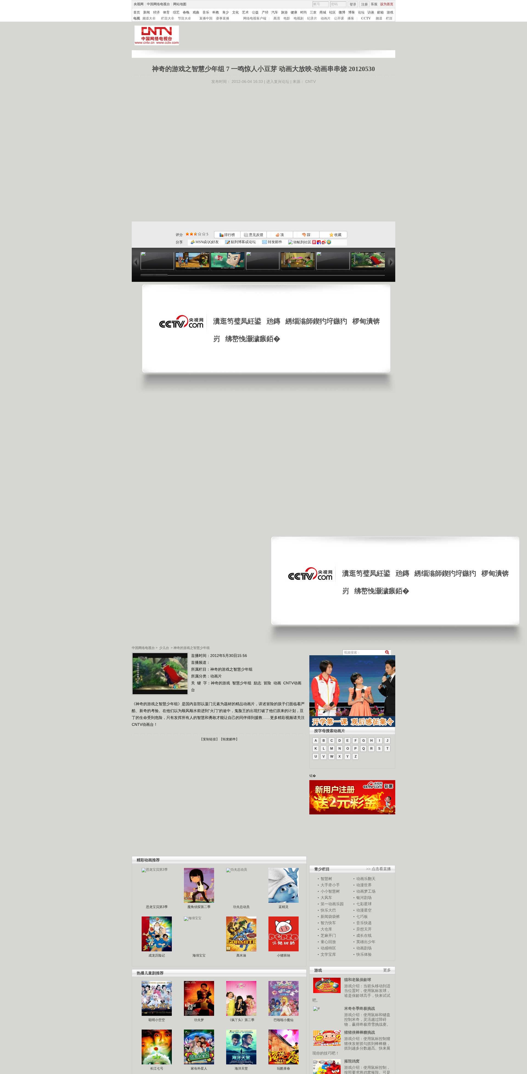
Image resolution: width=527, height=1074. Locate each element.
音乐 (206, 12)
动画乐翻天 (365, 878)
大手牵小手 (330, 885)
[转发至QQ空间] (329, 242)
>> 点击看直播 (378, 869)
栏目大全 (167, 18)
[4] (191, 233)
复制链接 (209, 739)
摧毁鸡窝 (352, 1061)
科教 (215, 12)
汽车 (274, 12)
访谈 (371, 12)
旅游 (284, 12)
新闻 (146, 12)
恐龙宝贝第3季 (157, 907)
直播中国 (205, 18)
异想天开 (364, 929)
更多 (387, 970)
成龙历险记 (156, 955)
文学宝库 (328, 954)
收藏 (337, 235)
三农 (313, 12)
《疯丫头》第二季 (241, 1020)
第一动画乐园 (332, 904)
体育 (166, 12)
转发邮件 (274, 242)
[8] (200, 233)
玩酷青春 (283, 1068)
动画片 (325, 18)
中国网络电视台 (158, 4)
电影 (287, 18)
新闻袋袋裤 (330, 916)
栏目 (389, 18)
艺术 (245, 12)
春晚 (186, 12)
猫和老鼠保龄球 (357, 979)
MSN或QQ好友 (207, 242)
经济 (156, 12)
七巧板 (362, 916)
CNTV (310, 81)
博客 (351, 12)
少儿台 (164, 648)
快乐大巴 (328, 910)
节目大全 (184, 18)
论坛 (361, 12)
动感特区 (328, 948)
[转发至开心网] (314, 242)
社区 (332, 12)
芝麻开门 (328, 935)
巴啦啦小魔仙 (283, 1020)
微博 (342, 12)
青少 (225, 12)
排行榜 (229, 235)
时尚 (303, 12)
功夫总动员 (241, 907)
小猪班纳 (283, 955)
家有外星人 (199, 1068)
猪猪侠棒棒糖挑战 (359, 1032)
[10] (204, 233)
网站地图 (179, 4)
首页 (136, 12)
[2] (187, 233)
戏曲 (196, 12)
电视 (136, 18)
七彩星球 (364, 904)
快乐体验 (364, 954)
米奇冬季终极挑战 (359, 1008)
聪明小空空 (156, 1020)
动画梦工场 (365, 891)
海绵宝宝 (199, 955)
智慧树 (326, 878)
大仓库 (326, 929)
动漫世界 (364, 885)
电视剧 (299, 18)
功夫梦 (199, 1020)
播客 (350, 18)
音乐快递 (364, 923)
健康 (294, 12)
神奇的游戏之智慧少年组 (191, 648)
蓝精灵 (283, 907)
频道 (379, 18)
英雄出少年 (365, 942)
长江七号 (156, 1068)
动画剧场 (364, 948)
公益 (255, 12)
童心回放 (328, 942)
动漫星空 (364, 910)
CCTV (366, 18)
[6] (196, 233)
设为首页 (386, 4)
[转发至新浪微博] (323, 242)
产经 (265, 12)
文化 (235, 12)
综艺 (176, 12)
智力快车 (328, 923)
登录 (353, 4)
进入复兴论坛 (277, 81)
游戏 (390, 12)
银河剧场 (364, 897)
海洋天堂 (241, 1068)
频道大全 (149, 18)
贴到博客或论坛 (243, 242)
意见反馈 (255, 235)
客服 (374, 4)
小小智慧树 (330, 891)
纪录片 (312, 18)
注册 (364, 4)
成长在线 (364, 935)
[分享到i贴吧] (319, 242)
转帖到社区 (302, 242)
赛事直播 (222, 18)
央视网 (139, 4)
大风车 (326, 897)
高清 (276, 18)
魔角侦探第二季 (199, 907)
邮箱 (380, 12)
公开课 (339, 18)
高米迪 (241, 955)
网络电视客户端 (254, 18)
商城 (322, 12)
